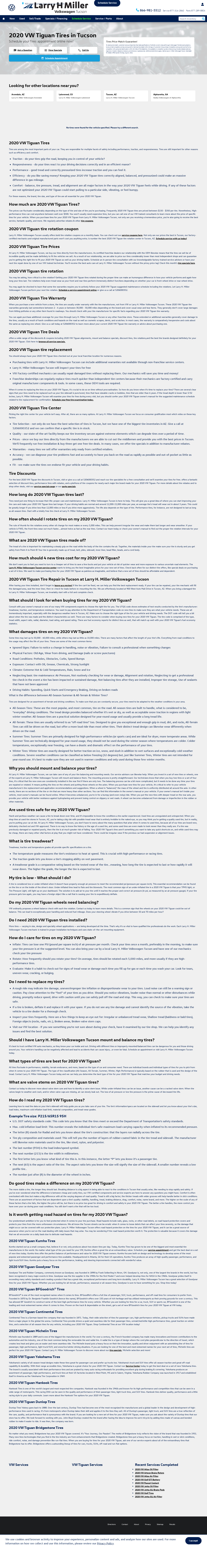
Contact (125, 1524)
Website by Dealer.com (16, 1532)
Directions (112, 1524)
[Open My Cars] (201, 4)
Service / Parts (103, 18)
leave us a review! (63, 585)
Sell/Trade (35, 18)
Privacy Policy (105, 1543)
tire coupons (87, 220)
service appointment (158, 1250)
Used (22, 18)
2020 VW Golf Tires (144, 1493)
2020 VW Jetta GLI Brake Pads (150, 1489)
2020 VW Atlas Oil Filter (146, 1469)
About (119, 18)
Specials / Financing (56, 18)
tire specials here (186, 263)
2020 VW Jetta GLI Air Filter (148, 1496)
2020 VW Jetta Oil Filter (147, 1486)
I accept (193, 1540)
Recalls (172, 1524)
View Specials (53, 50)
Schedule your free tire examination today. (73, 399)
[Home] (12, 7)
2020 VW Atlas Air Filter (146, 1476)
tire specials (116, 1350)
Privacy (148, 1524)
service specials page (44, 486)
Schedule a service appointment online (78, 290)
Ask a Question (23, 50)
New (12, 18)
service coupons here (132, 235)
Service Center (133, 1365)
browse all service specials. (52, 341)
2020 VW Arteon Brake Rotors (149, 1472)
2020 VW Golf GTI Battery (147, 1479)
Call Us (83, 50)
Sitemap (160, 1524)
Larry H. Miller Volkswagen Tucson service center (33, 567)
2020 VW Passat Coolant (147, 1482)
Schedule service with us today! (171, 238)
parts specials (69, 486)
